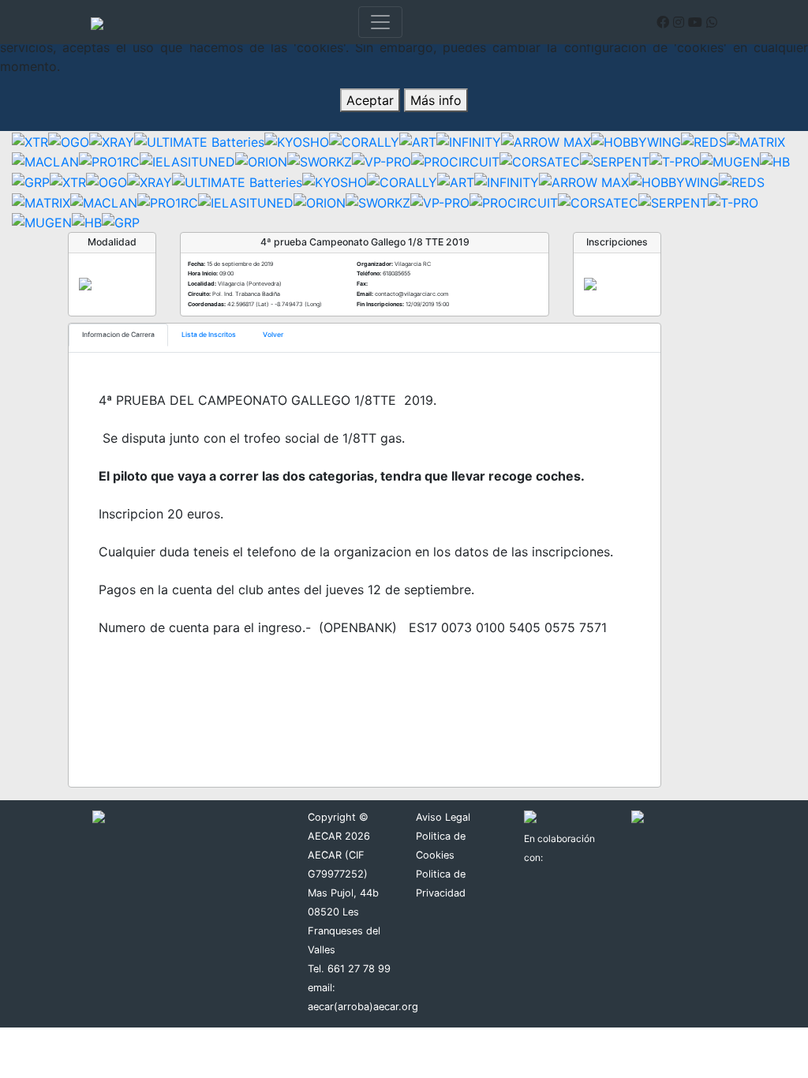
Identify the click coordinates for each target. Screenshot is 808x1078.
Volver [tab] (273, 335)
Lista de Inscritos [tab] (208, 335)
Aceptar (370, 100)
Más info (436, 100)
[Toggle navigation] (380, 22)
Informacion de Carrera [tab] (118, 335)
